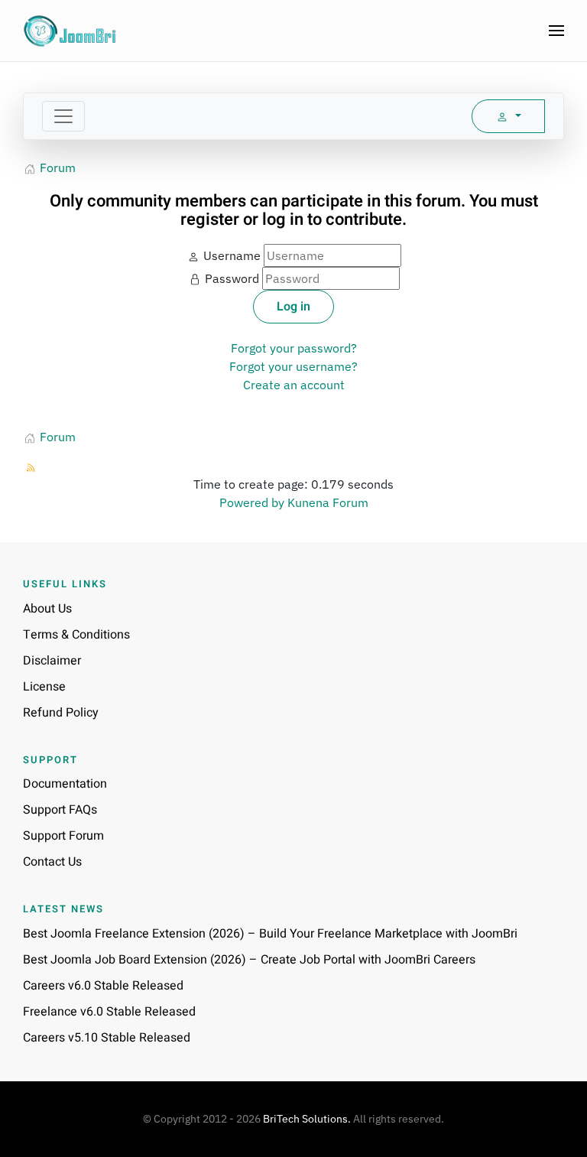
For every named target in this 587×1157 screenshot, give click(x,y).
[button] (556, 30)
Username (232, 255)
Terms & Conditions (76, 635)
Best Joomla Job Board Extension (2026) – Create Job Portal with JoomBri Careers (249, 960)
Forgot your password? (294, 348)
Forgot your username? (293, 366)
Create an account (294, 384)
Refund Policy (61, 713)
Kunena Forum (327, 502)
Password (232, 278)
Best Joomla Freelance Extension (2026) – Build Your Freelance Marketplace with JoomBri (270, 934)
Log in (293, 306)
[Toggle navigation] (63, 116)
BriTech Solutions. (307, 1119)
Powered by (251, 502)
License (44, 687)
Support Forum (63, 836)
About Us (47, 609)
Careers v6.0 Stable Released (103, 986)
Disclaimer (52, 661)
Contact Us (52, 862)
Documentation (65, 784)
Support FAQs (60, 810)
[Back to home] (70, 30)
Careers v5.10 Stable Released (106, 1038)
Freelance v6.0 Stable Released (109, 1012)
